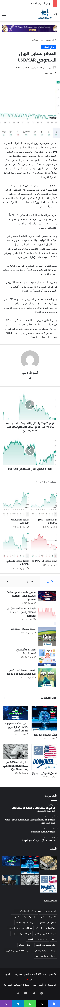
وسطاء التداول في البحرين (17, 950)
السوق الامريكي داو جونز (44, 773)
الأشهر (50, 581)
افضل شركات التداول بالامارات (28, 911)
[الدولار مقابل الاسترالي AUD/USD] (16, 545)
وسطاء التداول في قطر (46, 956)
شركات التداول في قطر (46, 933)
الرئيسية (50, 40)
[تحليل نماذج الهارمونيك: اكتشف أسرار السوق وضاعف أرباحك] (15, 713)
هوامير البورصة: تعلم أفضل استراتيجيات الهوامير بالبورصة (21, 672)
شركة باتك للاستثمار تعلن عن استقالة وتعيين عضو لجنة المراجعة (21, 612)
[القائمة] (4, 15)
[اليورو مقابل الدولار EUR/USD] (16, 504)
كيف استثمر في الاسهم (46, 945)
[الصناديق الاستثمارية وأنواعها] (49, 862)
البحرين (16, 916)
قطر (54, 939)
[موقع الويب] (30, 378)
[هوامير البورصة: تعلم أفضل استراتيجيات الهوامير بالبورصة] (47, 677)
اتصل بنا (8, 984)
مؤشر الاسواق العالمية (41, 3)
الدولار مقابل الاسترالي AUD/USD (17, 562)
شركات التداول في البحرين (20, 928)
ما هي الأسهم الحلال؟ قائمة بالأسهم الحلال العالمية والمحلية (21, 596)
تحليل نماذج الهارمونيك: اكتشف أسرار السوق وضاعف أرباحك (16, 727)
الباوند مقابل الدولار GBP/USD (47, 521)
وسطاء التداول (25, 945)
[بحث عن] (56, 15)
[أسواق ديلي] (45, 14)
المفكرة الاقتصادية (22, 984)
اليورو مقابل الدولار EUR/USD (19, 521)
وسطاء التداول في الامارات (44, 950)
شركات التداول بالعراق (46, 928)
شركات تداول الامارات (21, 933)
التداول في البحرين (48, 922)
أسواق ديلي (47, 67)
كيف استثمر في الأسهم (37, 939)
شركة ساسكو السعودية (23, 629)
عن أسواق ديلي (39, 984)
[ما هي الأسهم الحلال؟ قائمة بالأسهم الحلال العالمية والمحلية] (47, 596)
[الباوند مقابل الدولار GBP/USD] (44, 504)
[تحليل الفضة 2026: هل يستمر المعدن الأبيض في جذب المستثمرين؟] (15, 751)
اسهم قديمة (51, 911)
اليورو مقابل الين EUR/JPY (44, 561)
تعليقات (10, 581)
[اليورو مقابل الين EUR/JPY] (44, 545)
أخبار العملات (38, 40)
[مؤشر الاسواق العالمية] (44, 718)
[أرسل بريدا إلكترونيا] (41, 67)
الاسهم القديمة (30, 916)
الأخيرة (30, 581)
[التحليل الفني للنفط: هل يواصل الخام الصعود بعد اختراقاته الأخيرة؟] (11, 880)
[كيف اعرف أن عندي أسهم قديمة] (47, 657)
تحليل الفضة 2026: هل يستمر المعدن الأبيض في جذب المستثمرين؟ (15, 766)
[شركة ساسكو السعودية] (47, 636)
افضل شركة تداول (48, 916)
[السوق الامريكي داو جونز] (44, 757)
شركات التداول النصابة (25, 922)
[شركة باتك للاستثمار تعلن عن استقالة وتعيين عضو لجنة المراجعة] (47, 616)
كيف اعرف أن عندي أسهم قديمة (26, 652)
